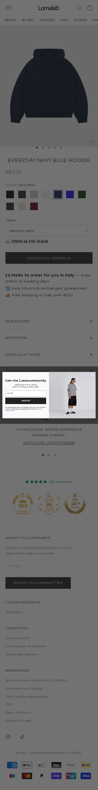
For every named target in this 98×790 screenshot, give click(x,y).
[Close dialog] (92, 375)
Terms (13, 410)
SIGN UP (26, 400)
